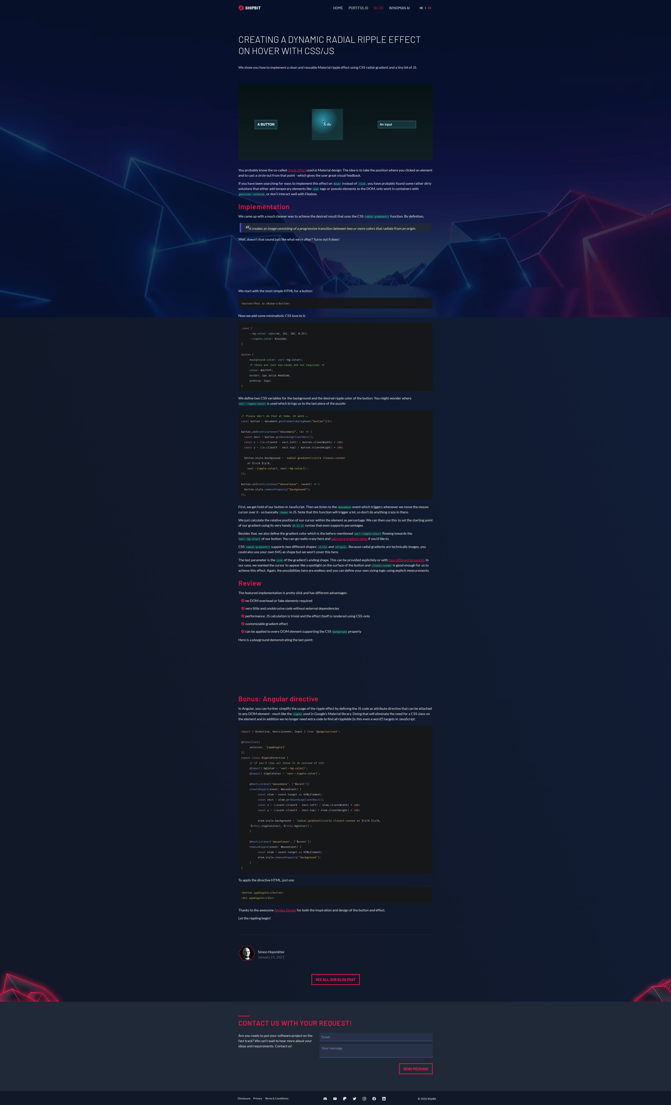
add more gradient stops (349, 538)
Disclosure (244, 1098)
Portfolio (358, 7)
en (429, 7)
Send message (415, 1069)
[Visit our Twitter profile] (354, 1098)
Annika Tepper (285, 910)
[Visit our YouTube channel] (334, 1098)
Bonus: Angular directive (278, 698)
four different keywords (406, 560)
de (421, 7)
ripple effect (297, 170)
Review (250, 583)
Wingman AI (399, 7)
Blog (378, 7)
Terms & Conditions (276, 1098)
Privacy (257, 1098)
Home (338, 7)
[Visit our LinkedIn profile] (383, 1098)
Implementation (264, 206)
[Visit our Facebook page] (374, 1098)
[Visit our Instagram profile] (364, 1098)
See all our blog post (336, 979)
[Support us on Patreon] (344, 1098)
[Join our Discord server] (325, 1098)
